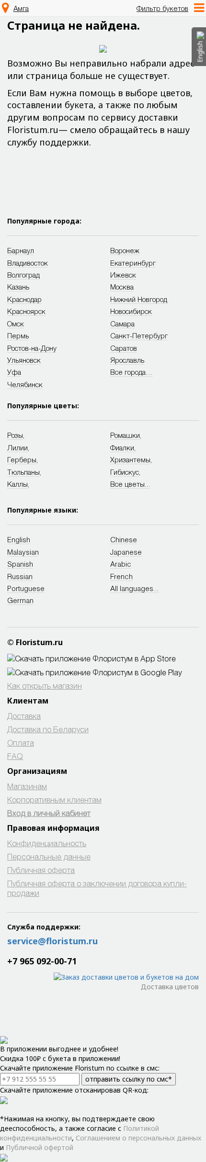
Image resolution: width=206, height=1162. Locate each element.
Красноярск (26, 311)
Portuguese (26, 588)
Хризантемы (130, 459)
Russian (20, 576)
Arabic (120, 563)
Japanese (126, 551)
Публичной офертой (39, 1147)
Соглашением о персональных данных (138, 1137)
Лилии (17, 447)
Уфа (14, 372)
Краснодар (24, 299)
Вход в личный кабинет (49, 812)
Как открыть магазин (44, 685)
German (20, 600)
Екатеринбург (133, 262)
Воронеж (124, 250)
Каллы (17, 484)
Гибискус (124, 472)
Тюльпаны (23, 472)
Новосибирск (131, 311)
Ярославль (127, 360)
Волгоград (23, 274)
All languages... (134, 588)
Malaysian (23, 551)
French (121, 576)
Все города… (131, 372)
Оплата (20, 742)
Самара (122, 323)
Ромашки (125, 435)
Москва (122, 286)
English (18, 539)
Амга (21, 8)
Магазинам (27, 786)
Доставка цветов (170, 986)
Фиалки (122, 447)
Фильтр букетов (162, 8)
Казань (18, 286)
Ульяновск (24, 360)
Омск (15, 323)
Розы (15, 435)
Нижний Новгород (138, 299)
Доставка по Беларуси (48, 729)
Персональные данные (49, 856)
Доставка (24, 715)
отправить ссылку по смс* (128, 1079)
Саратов (123, 348)
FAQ (15, 755)
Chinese (123, 539)
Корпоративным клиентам (54, 799)
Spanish (20, 563)
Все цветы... (130, 484)
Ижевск (123, 274)
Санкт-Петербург (139, 335)
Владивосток (27, 262)
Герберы (21, 459)
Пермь (18, 335)
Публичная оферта (41, 869)
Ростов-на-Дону (32, 348)
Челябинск (25, 384)
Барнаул (20, 250)
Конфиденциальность (46, 843)
